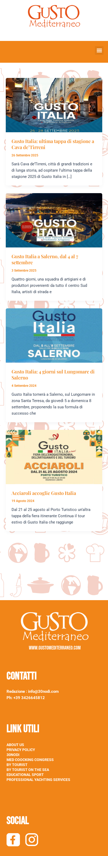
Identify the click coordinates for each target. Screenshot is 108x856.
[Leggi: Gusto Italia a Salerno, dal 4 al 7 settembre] (54, 220)
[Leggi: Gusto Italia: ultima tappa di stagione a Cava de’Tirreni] (54, 104)
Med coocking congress (30, 760)
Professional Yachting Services (38, 780)
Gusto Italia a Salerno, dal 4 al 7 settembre (45, 259)
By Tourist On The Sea (28, 770)
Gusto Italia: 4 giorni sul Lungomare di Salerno (53, 374)
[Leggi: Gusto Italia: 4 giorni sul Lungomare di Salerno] (54, 335)
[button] (99, 50)
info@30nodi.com (44, 691)
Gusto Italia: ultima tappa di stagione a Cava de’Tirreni (53, 144)
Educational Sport (25, 775)
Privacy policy (21, 750)
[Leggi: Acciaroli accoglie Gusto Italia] (54, 456)
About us (15, 745)
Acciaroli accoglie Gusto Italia (44, 493)
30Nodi (13, 755)
